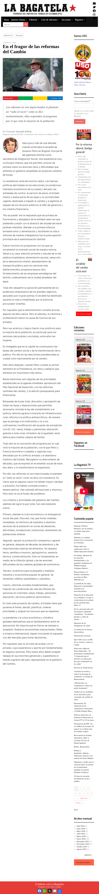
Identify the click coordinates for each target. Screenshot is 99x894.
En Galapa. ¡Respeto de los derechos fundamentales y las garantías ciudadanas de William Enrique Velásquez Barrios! (83, 561)
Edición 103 (80, 370)
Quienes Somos (18, 19)
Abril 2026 (81, 833)
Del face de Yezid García (83, 667)
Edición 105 (80, 339)
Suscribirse (80, 121)
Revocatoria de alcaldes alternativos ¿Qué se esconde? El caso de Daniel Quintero (83, 739)
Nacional (19, 35)
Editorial (33, 19)
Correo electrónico (81, 101)
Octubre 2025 (82, 846)
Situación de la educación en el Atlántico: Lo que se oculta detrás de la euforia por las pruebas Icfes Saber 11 (83, 600)
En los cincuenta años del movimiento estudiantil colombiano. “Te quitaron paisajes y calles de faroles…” (83, 614)
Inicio (6, 19)
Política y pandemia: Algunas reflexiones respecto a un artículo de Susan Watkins (83, 754)
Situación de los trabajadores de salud (82, 624)
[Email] (55, 890)
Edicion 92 (8, 35)
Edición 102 (80, 401)
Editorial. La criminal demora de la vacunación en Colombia (83, 540)
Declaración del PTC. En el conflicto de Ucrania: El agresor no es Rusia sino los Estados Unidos (84, 727)
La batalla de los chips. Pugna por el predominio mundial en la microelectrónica (83, 587)
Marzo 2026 (81, 836)
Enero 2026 (81, 839)
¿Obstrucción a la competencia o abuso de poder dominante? (83, 685)
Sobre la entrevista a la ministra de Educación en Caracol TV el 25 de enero (84, 717)
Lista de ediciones (49, 19)
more (76, 809)
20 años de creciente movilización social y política (82, 778)
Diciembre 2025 (83, 841)
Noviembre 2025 (83, 844)
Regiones (79, 19)
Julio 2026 (81, 826)
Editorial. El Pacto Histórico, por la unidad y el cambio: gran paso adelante (83, 530)
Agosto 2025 (81, 849)
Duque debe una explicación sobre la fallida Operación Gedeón (83, 549)
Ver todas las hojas (84, 314)
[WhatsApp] (44, 890)
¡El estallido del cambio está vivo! (82, 265)
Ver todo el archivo (83, 862)
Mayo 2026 (81, 831)
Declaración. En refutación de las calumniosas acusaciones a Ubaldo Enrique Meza (83, 707)
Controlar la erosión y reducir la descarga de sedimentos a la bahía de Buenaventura (83, 675)
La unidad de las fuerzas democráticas (83, 630)
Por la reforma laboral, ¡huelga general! (84, 148)
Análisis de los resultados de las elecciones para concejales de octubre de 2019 (83, 696)
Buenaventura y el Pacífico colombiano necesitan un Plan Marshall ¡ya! (81, 576)
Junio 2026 (81, 828)
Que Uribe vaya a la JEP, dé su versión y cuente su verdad (83, 642)
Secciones (66, 19)
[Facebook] (39, 890)
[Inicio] (40, 9)
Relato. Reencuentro (81, 746)
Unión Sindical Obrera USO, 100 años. (82, 83)
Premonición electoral (82, 635)
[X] (50, 890)
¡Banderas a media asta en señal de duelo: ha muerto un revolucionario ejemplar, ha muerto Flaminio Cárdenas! (84, 767)
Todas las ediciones (83, 432)
